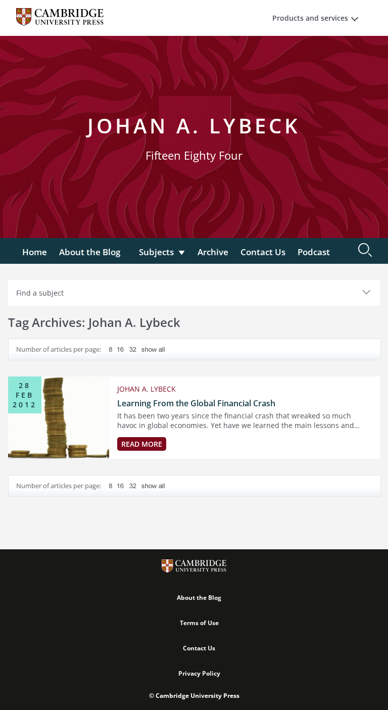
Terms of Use (199, 623)
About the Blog (89, 252)
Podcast (314, 252)
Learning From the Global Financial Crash (196, 403)
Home (34, 252)
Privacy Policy (199, 673)
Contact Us (262, 252)
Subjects (156, 252)
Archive (213, 252)
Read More (141, 444)
